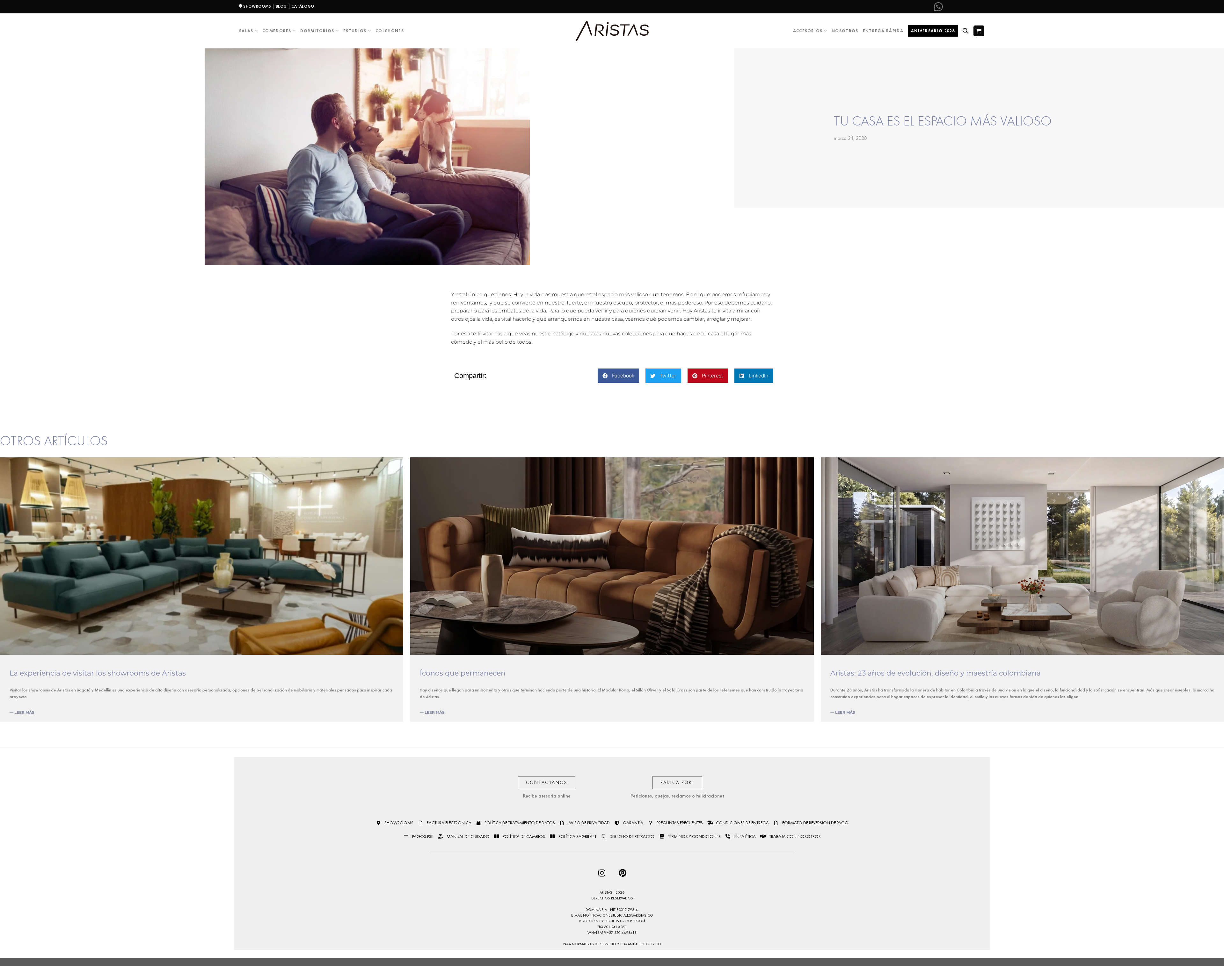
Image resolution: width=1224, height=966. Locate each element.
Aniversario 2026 (933, 30)
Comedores (276, 30)
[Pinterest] (622, 872)
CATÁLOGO (302, 6)
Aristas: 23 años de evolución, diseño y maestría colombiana (935, 673)
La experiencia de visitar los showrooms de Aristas (98, 673)
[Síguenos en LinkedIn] (980, 6)
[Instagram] (601, 872)
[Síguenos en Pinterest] (969, 6)
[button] (618, 376)
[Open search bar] (965, 31)
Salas (246, 30)
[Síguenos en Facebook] (948, 6)
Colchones (389, 30)
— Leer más (22, 712)
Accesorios (808, 30)
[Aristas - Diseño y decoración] (612, 31)
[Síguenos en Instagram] (959, 6)
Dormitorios (317, 30)
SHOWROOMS (257, 6)
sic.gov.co (650, 944)
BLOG (281, 6)
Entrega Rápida (883, 30)
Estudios (354, 30)
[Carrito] (978, 30)
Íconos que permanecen (463, 673)
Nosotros (845, 30)
